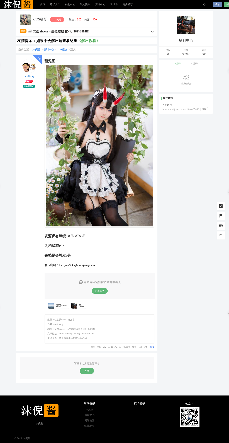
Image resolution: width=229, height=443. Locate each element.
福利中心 (70, 4)
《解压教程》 (88, 41)
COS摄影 (40, 19)
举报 (99, 347)
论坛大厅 (55, 4)
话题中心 (89, 415)
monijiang (29, 76)
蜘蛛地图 (89, 426)
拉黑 (93, 347)
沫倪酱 (18, 4)
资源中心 (100, 4)
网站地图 (89, 420)
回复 (152, 346)
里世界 (114, 4)
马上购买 (100, 291)
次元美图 (85, 4)
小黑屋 (89, 409)
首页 (42, 4)
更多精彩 (128, 4)
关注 (58, 19)
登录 (217, 4)
